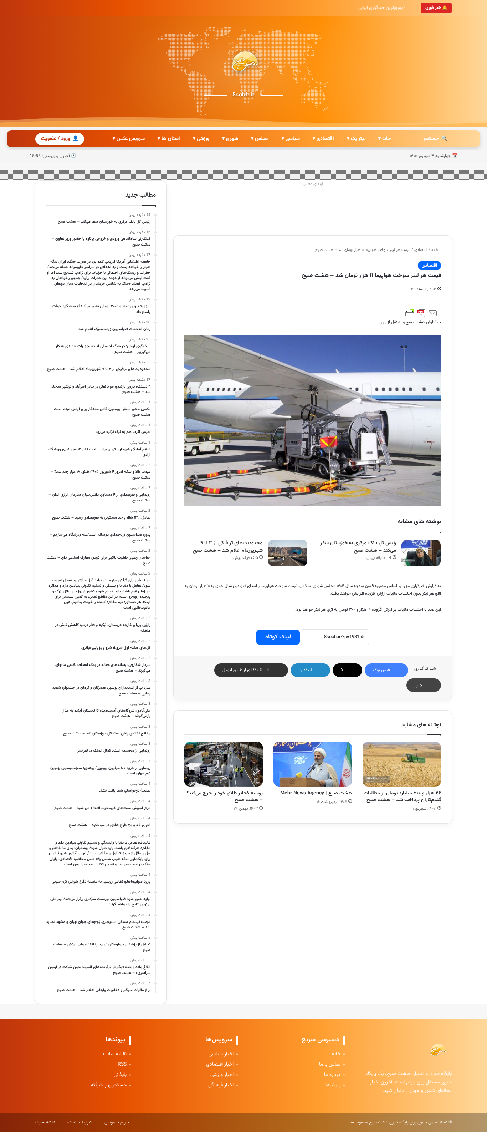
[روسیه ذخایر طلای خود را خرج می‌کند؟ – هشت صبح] (223, 764)
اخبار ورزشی (222, 1075)
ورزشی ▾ (201, 139)
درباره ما (332, 1075)
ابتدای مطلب (313, 184)
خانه (435, 250)
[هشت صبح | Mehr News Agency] (312, 764)
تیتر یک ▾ (356, 139)
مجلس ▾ (260, 139)
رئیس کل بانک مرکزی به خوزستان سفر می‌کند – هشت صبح (358, 547)
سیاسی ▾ (291, 139)
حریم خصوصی (116, 1122)
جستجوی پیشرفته (109, 1085)
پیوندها (332, 1085)
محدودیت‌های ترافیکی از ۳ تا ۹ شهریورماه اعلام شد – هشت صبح (228, 547)
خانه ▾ (384, 139)
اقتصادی (420, 250)
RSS (122, 1064)
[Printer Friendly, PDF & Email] (421, 313)
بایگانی (120, 1075)
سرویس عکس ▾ (129, 139)
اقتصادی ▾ (323, 139)
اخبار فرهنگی (221, 1085)
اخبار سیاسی (221, 1054)
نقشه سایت (115, 1054)
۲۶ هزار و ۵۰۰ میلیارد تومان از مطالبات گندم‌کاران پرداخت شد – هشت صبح (402, 796)
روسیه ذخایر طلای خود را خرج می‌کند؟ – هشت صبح (224, 796)
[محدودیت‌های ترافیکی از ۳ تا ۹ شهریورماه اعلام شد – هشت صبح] (287, 553)
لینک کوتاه (278, 637)
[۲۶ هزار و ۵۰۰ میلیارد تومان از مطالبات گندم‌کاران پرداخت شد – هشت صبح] (402, 764)
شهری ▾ (230, 139)
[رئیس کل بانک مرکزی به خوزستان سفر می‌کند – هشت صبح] (421, 553)
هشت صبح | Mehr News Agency (316, 793)
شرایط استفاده (79, 1122)
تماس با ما (329, 1064)
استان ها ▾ (169, 139)
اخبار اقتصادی (220, 1064)
